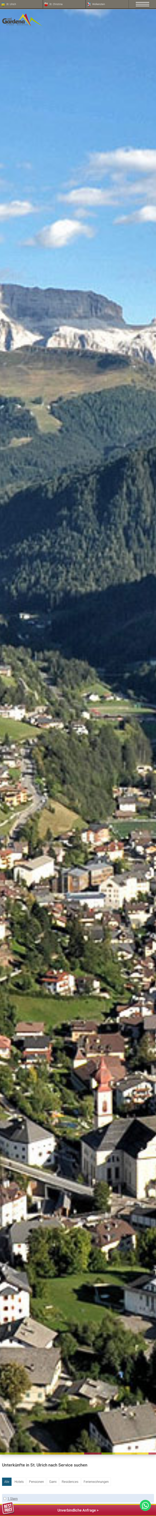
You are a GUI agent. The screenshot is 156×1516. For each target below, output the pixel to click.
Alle (6, 1482)
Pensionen (36, 1482)
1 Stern (13, 1499)
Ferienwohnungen (96, 1482)
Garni (52, 1482)
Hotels (19, 1482)
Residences (70, 1482)
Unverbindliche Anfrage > (78, 1510)
